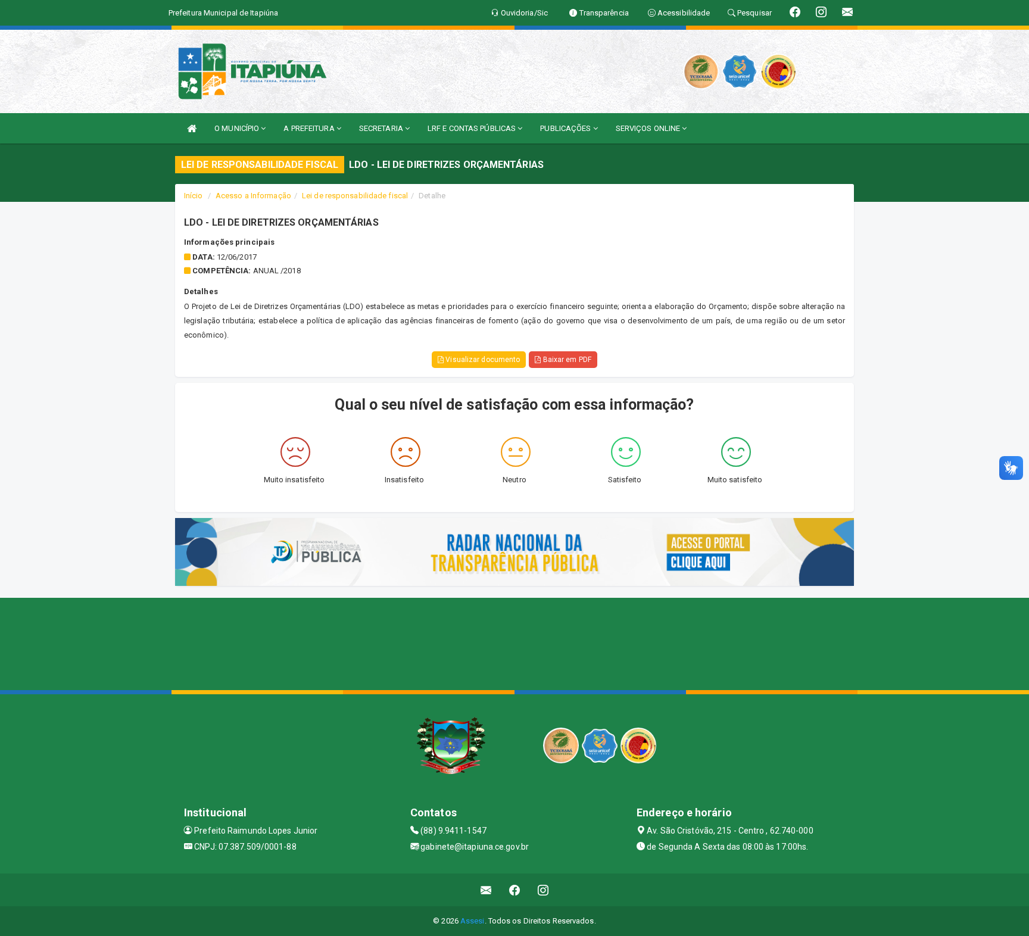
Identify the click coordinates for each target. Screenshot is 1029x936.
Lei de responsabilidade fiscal (355, 195)
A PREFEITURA (309, 128)
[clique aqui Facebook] (514, 889)
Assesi (472, 920)
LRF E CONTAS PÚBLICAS (472, 128)
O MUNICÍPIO (237, 128)
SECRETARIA (382, 128)
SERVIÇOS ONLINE (649, 128)
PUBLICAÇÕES (566, 128)
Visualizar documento (482, 359)
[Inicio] (191, 128)
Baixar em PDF (566, 359)
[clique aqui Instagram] (543, 889)
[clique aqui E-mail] (486, 889)
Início (193, 195)
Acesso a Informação (253, 195)
